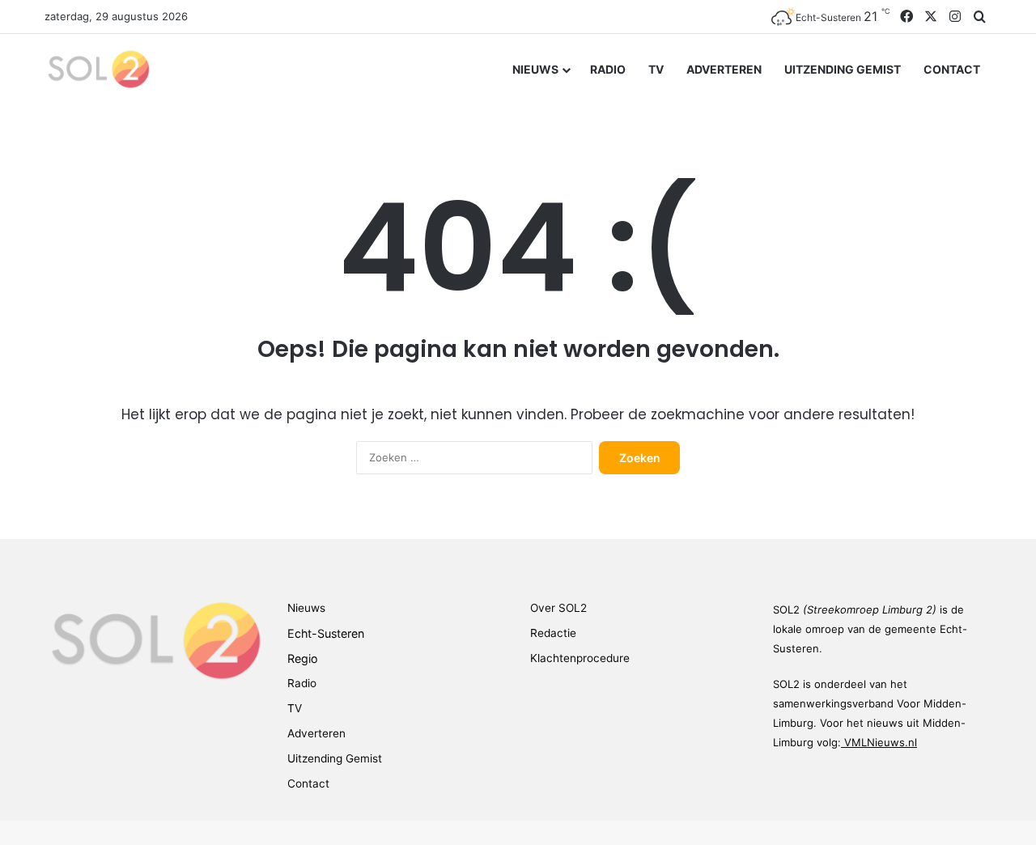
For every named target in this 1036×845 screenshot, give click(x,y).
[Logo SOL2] (98, 69)
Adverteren (724, 69)
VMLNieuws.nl (880, 742)
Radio (608, 69)
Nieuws (535, 69)
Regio (302, 658)
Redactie (553, 632)
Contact (951, 69)
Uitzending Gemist (842, 69)
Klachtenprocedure (580, 658)
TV (656, 69)
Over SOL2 (558, 607)
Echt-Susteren (325, 633)
